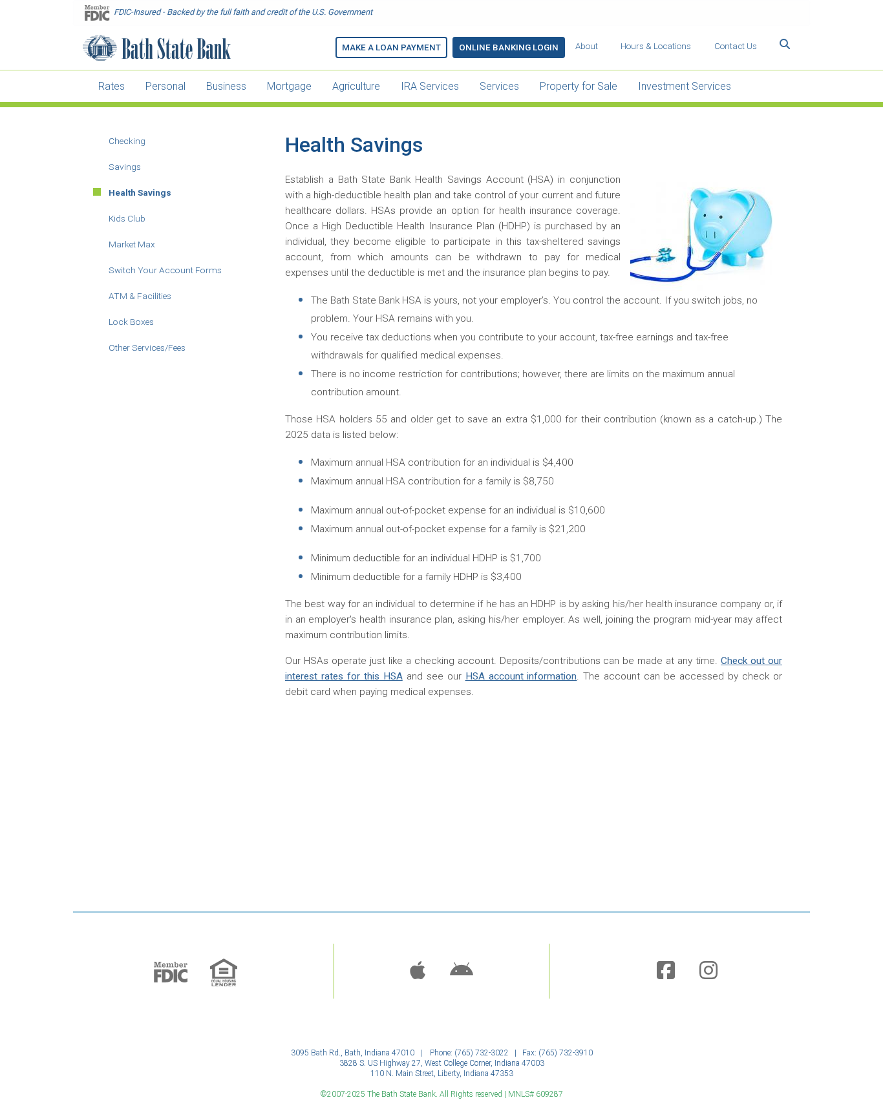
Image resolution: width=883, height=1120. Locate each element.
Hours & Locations (656, 46)
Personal (165, 86)
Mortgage (289, 86)
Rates (111, 86)
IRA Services (430, 86)
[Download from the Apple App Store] (417, 971)
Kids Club (127, 218)
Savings (125, 166)
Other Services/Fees (147, 347)
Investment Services (684, 86)
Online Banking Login (509, 47)
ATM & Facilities (140, 296)
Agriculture (356, 86)
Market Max (132, 244)
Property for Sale (578, 86)
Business (226, 86)
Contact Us (735, 46)
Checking (127, 141)
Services (499, 86)
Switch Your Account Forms (165, 270)
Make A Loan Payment (391, 47)
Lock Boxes (131, 321)
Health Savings (140, 192)
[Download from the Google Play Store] (461, 971)
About (586, 46)
